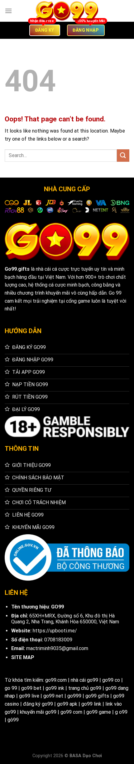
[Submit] (123, 155)
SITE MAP (22, 657)
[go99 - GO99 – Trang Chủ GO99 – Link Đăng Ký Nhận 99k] (67, 10)
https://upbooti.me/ (55, 631)
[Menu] (8, 10)
